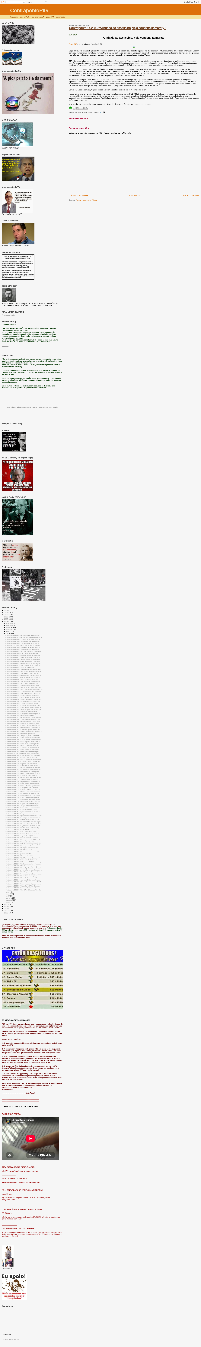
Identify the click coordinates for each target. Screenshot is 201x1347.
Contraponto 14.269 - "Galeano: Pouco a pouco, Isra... (23, 762)
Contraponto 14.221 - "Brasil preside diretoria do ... (22, 860)
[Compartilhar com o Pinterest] (86, 108)
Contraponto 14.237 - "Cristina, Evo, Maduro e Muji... (22, 828)
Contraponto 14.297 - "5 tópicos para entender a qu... (23, 705)
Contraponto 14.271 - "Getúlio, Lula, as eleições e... (22, 758)
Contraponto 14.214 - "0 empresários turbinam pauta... (23, 874)
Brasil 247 (73, 44)
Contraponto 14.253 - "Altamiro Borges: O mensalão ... (23, 796)
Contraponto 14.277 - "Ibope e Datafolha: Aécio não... (23, 746)
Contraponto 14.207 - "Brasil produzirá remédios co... (23, 888)
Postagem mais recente (78, 195)
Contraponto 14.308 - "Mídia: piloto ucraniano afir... (22, 683)
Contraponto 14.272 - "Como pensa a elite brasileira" (22, 755)
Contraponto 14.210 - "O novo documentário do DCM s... (24, 882)
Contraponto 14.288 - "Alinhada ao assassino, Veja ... (23, 723)
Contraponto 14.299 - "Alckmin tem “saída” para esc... (23, 701)
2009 (6, 913)
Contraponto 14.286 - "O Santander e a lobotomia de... (23, 727)
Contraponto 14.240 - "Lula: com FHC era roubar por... (23, 822)
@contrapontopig (8, 315)
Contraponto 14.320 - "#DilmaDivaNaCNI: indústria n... (23, 659)
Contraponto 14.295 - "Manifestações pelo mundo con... (23, 709)
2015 (6, 619)
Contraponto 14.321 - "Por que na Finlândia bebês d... (23, 657)
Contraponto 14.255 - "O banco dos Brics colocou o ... (23, 792)
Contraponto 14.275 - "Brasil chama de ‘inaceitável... (22, 749)
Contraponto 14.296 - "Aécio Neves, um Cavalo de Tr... (23, 707)
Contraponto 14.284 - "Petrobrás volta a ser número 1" (23, 731)
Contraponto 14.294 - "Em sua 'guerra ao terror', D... (22, 711)
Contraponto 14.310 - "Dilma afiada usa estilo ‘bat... (22, 679)
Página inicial (134, 195)
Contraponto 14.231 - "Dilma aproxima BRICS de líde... (23, 840)
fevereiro (9, 900)
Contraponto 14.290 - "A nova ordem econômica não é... (24, 719)
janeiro (8, 902)
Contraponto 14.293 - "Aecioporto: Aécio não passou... (23, 713)
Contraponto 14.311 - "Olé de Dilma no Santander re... (23, 677)
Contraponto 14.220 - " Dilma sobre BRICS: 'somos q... (23, 862)
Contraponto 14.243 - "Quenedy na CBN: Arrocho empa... (24, 816)
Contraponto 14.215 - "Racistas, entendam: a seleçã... (23, 872)
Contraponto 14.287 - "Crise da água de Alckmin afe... (23, 725)
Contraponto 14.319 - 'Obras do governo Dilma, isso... (23, 661)
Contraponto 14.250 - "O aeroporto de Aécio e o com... (23, 802)
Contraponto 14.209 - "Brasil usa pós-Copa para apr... (23, 884)
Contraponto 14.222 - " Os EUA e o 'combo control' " (22, 858)
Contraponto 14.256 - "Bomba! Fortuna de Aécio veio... (23, 790)
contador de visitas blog (10, 1339)
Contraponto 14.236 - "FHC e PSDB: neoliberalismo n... (23, 830)
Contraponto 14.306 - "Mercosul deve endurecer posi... (23, 687)
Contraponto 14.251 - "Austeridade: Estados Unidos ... (23, 800)
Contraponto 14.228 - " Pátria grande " (18, 846)
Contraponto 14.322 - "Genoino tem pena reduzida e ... (23, 655)
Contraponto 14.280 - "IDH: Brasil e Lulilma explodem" (23, 739)
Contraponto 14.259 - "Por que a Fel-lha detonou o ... (22, 784)
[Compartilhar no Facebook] (83, 108)
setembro (9, 629)
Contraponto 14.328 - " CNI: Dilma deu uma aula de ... (23, 643)
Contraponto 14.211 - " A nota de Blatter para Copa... (22, 880)
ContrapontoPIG (29, 10)
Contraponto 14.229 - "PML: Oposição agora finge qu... (23, 844)
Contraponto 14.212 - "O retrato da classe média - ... (22, 878)
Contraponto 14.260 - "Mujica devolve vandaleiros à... (23, 781)
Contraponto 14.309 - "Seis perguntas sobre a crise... (23, 681)
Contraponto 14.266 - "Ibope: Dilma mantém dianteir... (23, 768)
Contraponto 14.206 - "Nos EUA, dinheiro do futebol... (23, 890)
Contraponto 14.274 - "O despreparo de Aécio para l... (23, 752)
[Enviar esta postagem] (103, 112)
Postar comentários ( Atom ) (87, 200)
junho (8, 892)
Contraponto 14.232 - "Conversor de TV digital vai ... (22, 838)
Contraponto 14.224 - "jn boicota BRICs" (18, 854)
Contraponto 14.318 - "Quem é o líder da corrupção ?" (23, 663)
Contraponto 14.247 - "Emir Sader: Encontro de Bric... (23, 808)
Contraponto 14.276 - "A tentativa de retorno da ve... (22, 747)
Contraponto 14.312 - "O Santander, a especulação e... (23, 675)
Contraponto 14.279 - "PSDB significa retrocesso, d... (23, 742)
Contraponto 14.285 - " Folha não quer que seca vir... (23, 729)
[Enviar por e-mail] (74, 108)
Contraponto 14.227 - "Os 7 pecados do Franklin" (21, 848)
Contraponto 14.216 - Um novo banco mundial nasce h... (24, 870)
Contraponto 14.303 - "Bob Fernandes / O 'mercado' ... (23, 693)
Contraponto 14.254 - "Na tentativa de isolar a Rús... (22, 794)
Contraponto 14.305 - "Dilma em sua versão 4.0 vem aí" (24, 689)
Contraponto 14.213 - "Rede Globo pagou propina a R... (23, 876)
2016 (6, 617)
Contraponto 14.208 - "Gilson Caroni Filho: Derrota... (22, 886)
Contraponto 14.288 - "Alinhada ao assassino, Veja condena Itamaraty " (117, 28)
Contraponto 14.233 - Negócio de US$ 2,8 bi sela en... (23, 836)
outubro (8, 627)
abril (7, 896)
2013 (6, 904)
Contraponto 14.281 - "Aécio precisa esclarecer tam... (23, 737)
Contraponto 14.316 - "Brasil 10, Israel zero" (20, 667)
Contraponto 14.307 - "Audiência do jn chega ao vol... (23, 685)
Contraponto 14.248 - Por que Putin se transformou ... (23, 806)
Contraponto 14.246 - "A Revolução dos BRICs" (21, 810)
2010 (6, 911)
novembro (9, 625)
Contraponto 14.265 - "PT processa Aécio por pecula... (23, 769)
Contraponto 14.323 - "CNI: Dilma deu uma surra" (21, 653)
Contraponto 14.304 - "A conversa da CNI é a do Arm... (23, 691)
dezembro (9, 623)
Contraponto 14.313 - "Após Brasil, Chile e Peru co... (22, 673)
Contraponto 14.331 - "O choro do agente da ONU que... (24, 637)
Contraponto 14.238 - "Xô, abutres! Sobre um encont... (23, 826)
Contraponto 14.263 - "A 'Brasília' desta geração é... (22, 775)
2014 (6, 621)
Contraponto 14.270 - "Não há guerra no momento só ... (23, 759)
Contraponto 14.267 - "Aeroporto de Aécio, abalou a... (23, 765)
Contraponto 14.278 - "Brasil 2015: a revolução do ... (22, 743)
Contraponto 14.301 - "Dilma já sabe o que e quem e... (23, 697)
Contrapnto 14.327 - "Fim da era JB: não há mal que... (23, 645)
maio (7, 894)
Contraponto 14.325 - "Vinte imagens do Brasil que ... (22, 649)
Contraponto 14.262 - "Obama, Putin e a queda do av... (23, 778)
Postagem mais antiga (190, 195)
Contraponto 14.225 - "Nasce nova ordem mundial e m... (24, 852)
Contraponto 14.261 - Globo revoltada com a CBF (21, 780)
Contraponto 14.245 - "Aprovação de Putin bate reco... (23, 812)
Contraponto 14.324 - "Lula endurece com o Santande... (23, 651)
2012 (6, 906)
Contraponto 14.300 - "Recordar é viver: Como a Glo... (23, 699)
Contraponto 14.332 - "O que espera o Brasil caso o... (23, 635)
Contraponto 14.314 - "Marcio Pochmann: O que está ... (23, 671)
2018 (6, 612)
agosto (8, 631)
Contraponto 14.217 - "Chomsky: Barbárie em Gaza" (22, 868)
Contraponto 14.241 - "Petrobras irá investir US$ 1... (22, 820)
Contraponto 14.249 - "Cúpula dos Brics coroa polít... (22, 804)
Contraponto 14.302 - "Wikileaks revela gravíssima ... (23, 695)
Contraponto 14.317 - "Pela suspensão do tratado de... (23, 665)
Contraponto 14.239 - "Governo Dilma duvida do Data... (23, 824)
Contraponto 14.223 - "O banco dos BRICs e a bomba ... (24, 856)
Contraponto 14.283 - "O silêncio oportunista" (20, 733)
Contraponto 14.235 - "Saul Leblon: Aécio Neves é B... (23, 832)
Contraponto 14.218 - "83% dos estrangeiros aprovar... (23, 866)
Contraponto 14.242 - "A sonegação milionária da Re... (23, 818)
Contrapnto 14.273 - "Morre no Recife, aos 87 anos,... (23, 753)
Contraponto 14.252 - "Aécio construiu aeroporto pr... (22, 798)
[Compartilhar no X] (80, 108)
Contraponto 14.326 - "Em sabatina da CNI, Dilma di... (23, 647)
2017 (6, 615)
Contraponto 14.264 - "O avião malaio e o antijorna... (22, 772)
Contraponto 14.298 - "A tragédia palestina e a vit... (22, 703)
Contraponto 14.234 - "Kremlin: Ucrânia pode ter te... (22, 834)
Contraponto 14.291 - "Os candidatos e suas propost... (23, 717)
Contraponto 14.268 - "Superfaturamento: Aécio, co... (22, 764)
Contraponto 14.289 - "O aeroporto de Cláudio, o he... (23, 721)
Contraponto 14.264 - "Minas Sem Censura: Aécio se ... (23, 774)
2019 (6, 610)
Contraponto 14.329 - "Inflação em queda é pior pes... (23, 641)
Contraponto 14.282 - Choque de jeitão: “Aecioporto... (23, 736)
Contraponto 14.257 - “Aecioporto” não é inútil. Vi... (22, 788)
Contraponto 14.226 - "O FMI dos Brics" (18, 850)
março (8, 898)
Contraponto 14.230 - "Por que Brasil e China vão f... (22, 842)
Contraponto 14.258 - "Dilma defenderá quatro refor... (23, 786)
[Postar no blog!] (77, 108)
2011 (6, 908)
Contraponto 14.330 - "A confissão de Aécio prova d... (23, 639)
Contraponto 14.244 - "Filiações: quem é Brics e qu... (22, 814)
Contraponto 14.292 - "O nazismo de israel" (19, 715)
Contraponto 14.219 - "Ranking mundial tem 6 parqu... (23, 864)
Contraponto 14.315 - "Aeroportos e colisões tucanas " (23, 669)
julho (7, 633)
